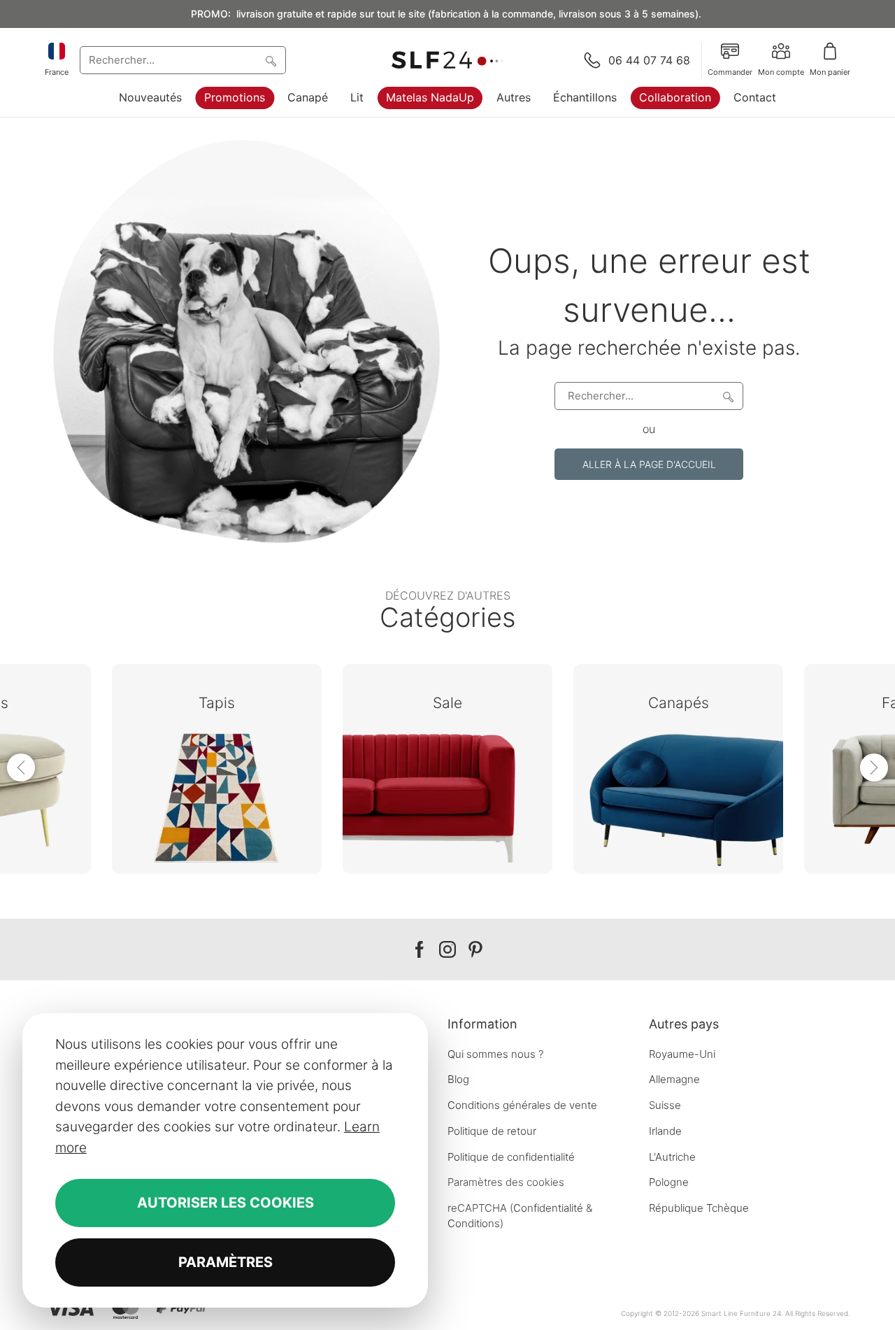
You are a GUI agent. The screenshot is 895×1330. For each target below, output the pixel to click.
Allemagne (674, 1079)
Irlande (665, 1131)
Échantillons (585, 97)
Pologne (669, 1182)
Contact (754, 97)
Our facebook (419, 950)
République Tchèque (699, 1208)
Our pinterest (475, 950)
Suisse (665, 1105)
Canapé (307, 97)
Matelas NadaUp (430, 97)
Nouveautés (150, 97)
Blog (458, 1079)
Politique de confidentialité (511, 1156)
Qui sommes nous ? (495, 1054)
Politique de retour (492, 1131)
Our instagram (447, 950)
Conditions (474, 1223)
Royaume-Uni (682, 1054)
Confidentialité (548, 1208)
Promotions (234, 97)
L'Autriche (672, 1156)
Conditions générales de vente (522, 1105)
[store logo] (447, 60)
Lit (357, 97)
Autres (513, 97)
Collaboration (675, 97)
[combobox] (183, 60)
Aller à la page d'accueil (649, 464)
